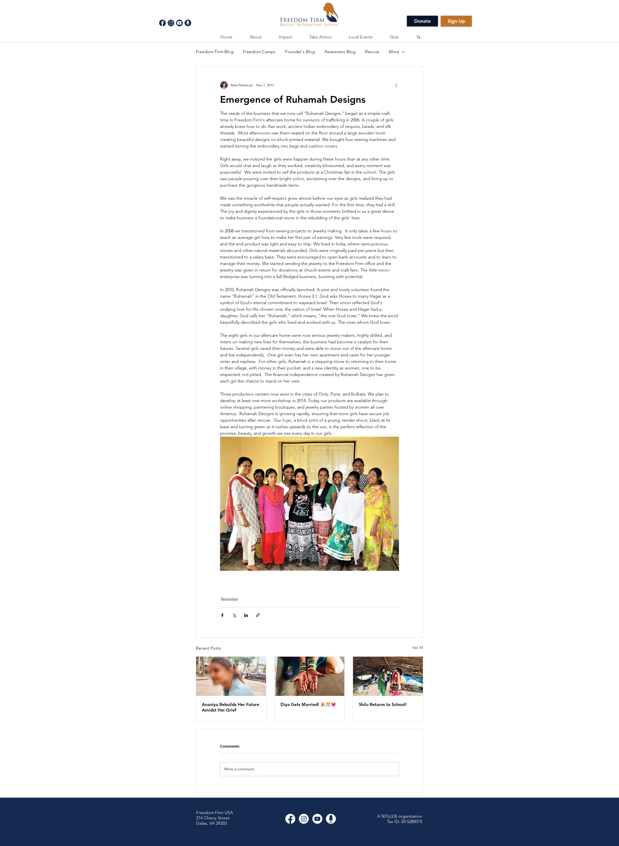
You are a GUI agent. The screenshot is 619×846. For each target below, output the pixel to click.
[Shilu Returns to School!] (388, 676)
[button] (285, 37)
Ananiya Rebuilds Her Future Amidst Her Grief (230, 707)
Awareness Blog (339, 51)
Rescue (372, 51)
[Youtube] (317, 819)
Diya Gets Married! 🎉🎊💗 (308, 704)
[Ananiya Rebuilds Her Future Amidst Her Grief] (231, 676)
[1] (162, 23)
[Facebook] (290, 819)
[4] (187, 23)
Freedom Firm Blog (214, 51)
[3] (179, 23)
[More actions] (396, 85)
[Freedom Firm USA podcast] (331, 819)
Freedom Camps (259, 51)
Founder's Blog (300, 51)
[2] (171, 23)
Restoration (229, 598)
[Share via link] (258, 615)
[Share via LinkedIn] (246, 615)
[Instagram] (304, 819)
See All (418, 647)
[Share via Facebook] (222, 615)
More (394, 51)
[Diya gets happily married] (310, 676)
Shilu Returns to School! (382, 704)
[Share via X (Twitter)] (234, 615)
